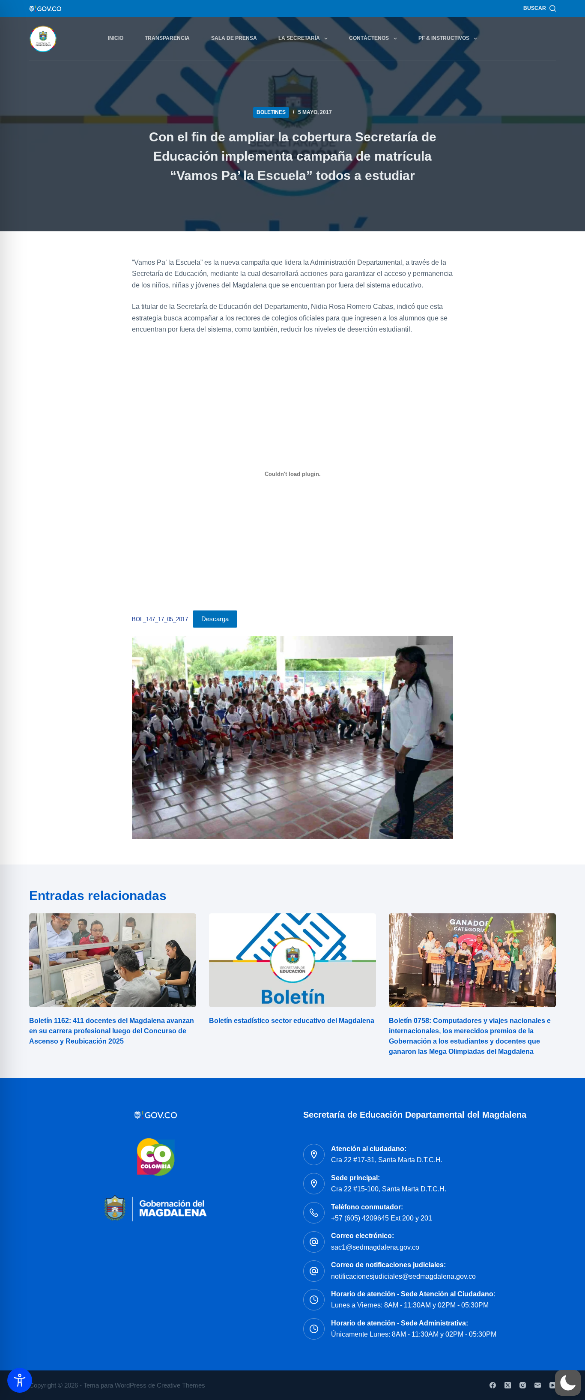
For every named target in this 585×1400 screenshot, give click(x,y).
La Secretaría (299, 38)
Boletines (271, 112)
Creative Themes (181, 1385)
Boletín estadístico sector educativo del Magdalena (291, 1020)
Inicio (115, 38)
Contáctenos (369, 38)
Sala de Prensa (234, 38)
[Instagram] (522, 1385)
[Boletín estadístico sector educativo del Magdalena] (292, 960)
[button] (568, 1383)
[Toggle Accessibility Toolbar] (19, 1380)
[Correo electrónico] (537, 1385)
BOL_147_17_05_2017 (160, 619)
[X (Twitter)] (507, 1385)
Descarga (215, 618)
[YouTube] (552, 1385)
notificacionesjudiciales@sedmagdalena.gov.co (403, 1276)
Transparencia (167, 38)
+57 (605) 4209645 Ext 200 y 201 (381, 1218)
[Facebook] (492, 1385)
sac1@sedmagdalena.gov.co (375, 1247)
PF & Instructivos (443, 38)
